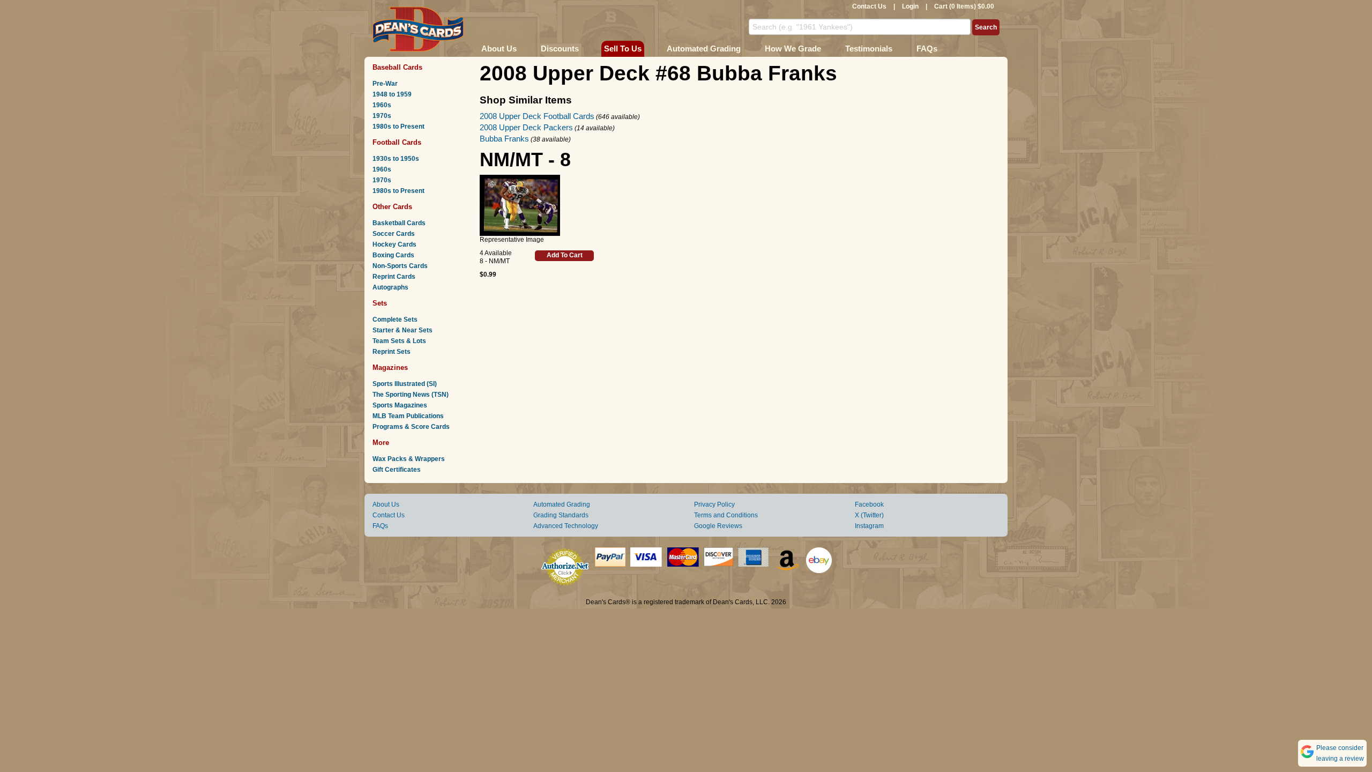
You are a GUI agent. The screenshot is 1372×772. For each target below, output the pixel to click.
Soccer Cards (393, 233)
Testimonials (868, 48)
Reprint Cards (393, 276)
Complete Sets (394, 319)
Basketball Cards (399, 223)
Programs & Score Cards (411, 426)
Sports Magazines (399, 405)
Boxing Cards (393, 255)
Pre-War (385, 83)
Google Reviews (718, 526)
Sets (379, 303)
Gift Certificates (396, 469)
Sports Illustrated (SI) (404, 384)
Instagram (869, 526)
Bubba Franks (504, 138)
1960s (381, 105)
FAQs (926, 48)
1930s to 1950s (395, 158)
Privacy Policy (714, 504)
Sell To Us (623, 48)
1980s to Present (398, 126)
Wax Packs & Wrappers (408, 459)
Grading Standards (560, 515)
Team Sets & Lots (399, 341)
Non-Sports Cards (400, 266)
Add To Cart (565, 255)
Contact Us (869, 6)
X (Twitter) (869, 515)
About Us (499, 48)
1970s (381, 116)
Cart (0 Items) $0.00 (964, 6)
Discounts (560, 48)
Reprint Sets (391, 351)
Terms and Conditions (726, 515)
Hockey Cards (394, 244)
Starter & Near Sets (402, 330)
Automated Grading (704, 48)
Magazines (390, 367)
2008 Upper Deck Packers (526, 127)
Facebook (869, 504)
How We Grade (793, 48)
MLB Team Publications (408, 416)
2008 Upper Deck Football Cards (537, 116)
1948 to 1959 (392, 94)
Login (910, 6)
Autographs (390, 287)
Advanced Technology (565, 526)
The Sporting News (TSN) (410, 394)
